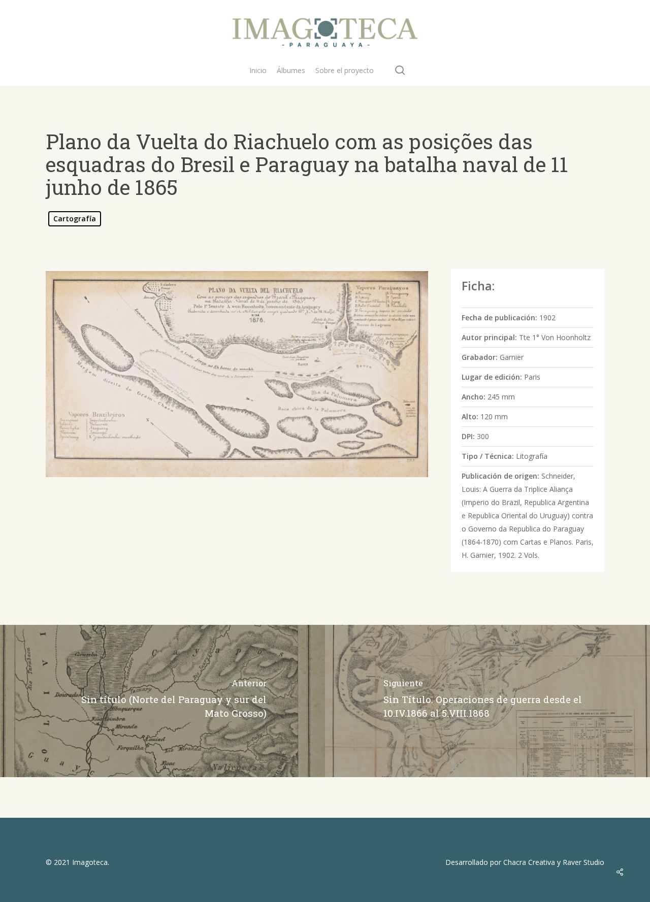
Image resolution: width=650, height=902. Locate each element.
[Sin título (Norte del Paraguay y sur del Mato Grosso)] (162, 701)
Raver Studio (583, 862)
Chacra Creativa (529, 862)
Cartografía (74, 218)
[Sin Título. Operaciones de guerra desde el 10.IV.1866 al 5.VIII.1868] (487, 701)
